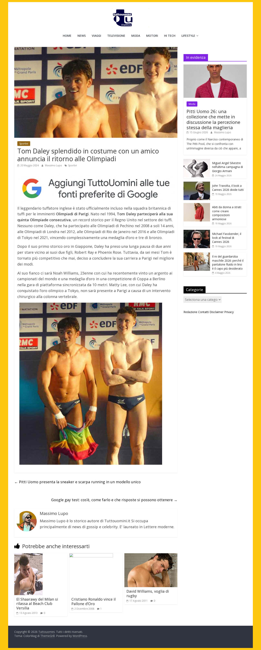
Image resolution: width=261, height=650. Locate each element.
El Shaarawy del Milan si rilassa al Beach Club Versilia (37, 603)
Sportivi (23, 143)
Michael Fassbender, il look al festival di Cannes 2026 (226, 238)
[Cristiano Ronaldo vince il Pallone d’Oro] (91, 555)
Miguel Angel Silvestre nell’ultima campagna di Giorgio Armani (227, 167)
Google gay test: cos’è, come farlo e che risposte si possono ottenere (114, 499)
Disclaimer (216, 312)
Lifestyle (188, 36)
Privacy (229, 312)
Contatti (203, 312)
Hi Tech (169, 36)
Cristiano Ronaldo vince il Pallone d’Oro (93, 601)
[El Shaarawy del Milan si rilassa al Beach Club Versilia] (28, 555)
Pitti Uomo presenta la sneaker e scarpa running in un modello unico (77, 481)
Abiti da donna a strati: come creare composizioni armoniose (227, 213)
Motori (152, 36)
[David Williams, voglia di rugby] (150, 555)
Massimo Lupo (54, 165)
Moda (135, 36)
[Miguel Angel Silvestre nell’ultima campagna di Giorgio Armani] (197, 161)
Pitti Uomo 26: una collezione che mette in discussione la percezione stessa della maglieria (213, 119)
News (81, 36)
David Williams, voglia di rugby (147, 593)
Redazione (190, 312)
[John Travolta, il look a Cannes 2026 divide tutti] (197, 184)
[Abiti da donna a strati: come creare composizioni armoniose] (197, 205)
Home (67, 36)
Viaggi (96, 36)
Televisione (116, 36)
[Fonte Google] (95, 188)
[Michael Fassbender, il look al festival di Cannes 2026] (197, 232)
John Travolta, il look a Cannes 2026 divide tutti (228, 188)
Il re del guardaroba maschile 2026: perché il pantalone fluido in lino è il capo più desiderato (227, 262)
